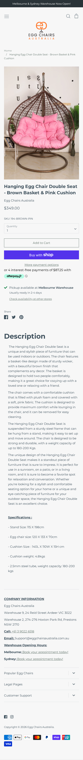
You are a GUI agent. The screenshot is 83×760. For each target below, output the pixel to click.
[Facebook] (4, 716)
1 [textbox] (7, 230)
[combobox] (41, 228)
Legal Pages (13, 684)
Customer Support (18, 695)
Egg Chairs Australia (19, 200)
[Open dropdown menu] (73, 673)
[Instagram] (10, 716)
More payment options (42, 265)
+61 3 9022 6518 (23, 631)
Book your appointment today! (45, 652)
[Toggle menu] (6, 16)
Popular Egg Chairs (18, 673)
